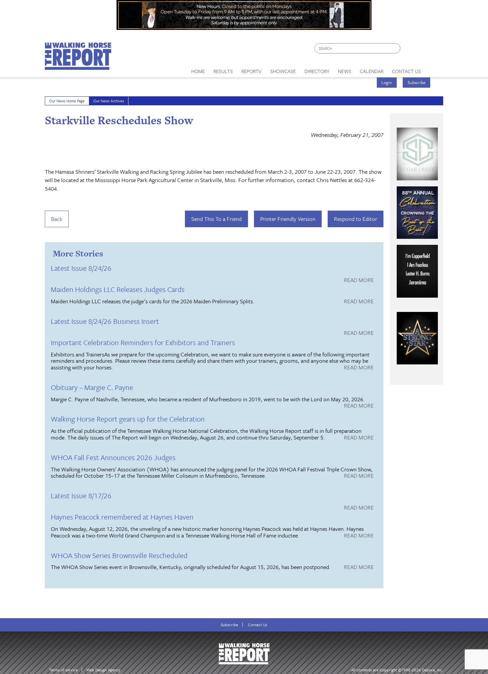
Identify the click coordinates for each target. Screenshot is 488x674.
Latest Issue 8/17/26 (81, 495)
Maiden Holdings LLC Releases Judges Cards (118, 289)
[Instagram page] (434, 50)
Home (198, 71)
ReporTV (251, 71)
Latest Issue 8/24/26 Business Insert (105, 321)
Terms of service (63, 670)
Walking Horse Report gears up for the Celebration (128, 419)
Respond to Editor (355, 219)
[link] (198, 69)
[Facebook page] (409, 50)
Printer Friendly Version (287, 219)
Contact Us (257, 625)
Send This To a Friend (216, 219)
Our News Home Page (67, 101)
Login (386, 82)
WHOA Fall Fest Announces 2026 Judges (113, 457)
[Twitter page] (421, 50)
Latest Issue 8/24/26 (81, 268)
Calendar (371, 71)
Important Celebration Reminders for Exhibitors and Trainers (143, 342)
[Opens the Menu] (434, 69)
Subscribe (417, 82)
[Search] (395, 48)
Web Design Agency (103, 670)
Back (56, 219)
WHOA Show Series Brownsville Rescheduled (119, 555)
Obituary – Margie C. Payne (92, 387)
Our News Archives (108, 101)
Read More (359, 280)
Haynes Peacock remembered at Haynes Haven (122, 517)
